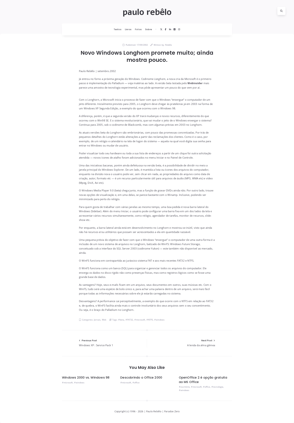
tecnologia (218, 386)
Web (104, 319)
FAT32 (130, 319)
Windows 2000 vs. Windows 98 (85, 377)
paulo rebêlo (147, 12)
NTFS (150, 319)
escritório (185, 386)
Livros (128, 29)
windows (160, 319)
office (137, 382)
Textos (117, 29)
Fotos (138, 29)
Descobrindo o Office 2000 (141, 377)
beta (122, 319)
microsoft (140, 319)
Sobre (148, 29)
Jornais (97, 319)
